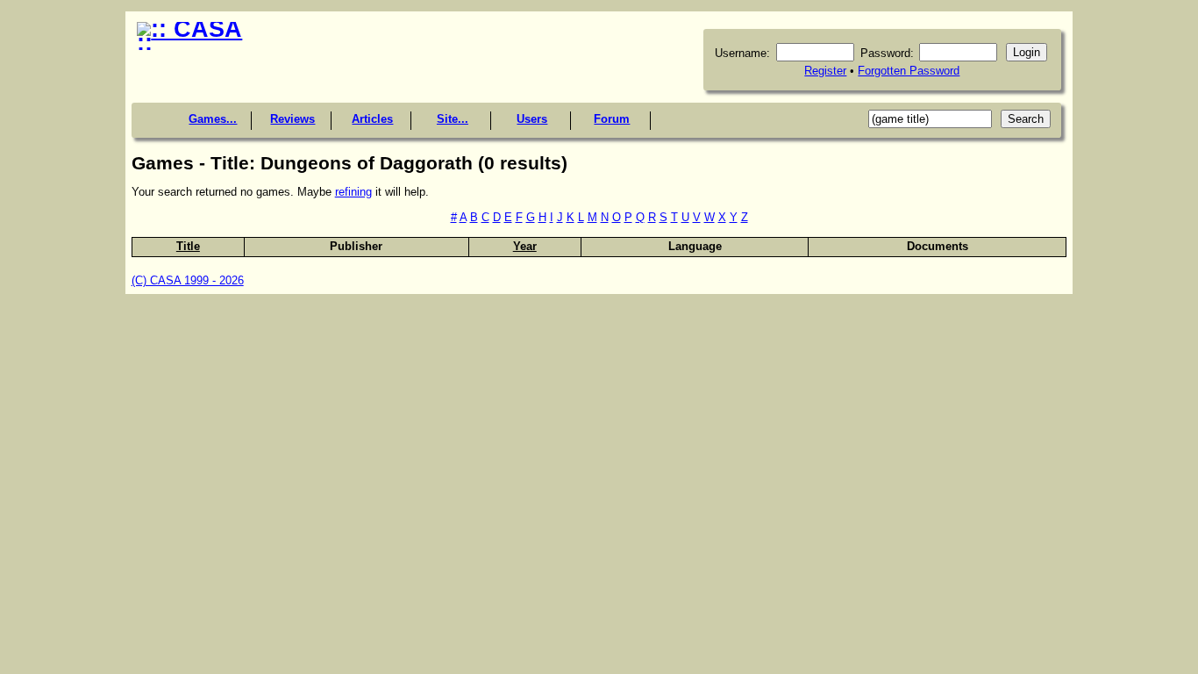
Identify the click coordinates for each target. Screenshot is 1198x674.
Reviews (292, 118)
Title (188, 246)
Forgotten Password (908, 70)
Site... (452, 118)
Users (532, 118)
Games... (213, 118)
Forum (612, 118)
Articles (372, 118)
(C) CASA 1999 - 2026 (188, 280)
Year (525, 246)
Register (825, 70)
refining (353, 191)
